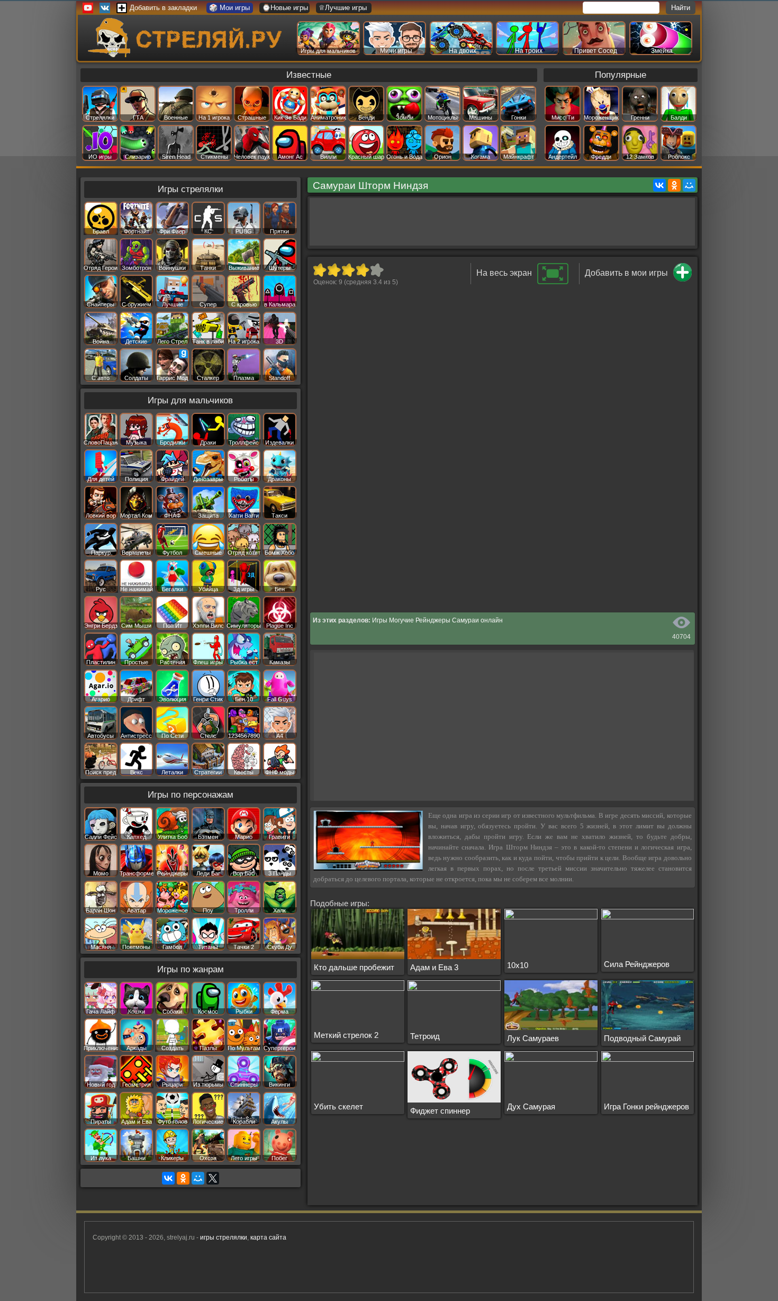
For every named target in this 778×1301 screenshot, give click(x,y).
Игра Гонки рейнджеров (646, 1106)
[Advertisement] (502, 222)
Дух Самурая (531, 1106)
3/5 (348, 270)
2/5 (334, 270)
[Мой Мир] (689, 185)
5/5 (376, 270)
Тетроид (425, 1036)
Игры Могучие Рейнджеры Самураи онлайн (437, 620)
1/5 (319, 270)
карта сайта (268, 1237)
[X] (212, 1178)
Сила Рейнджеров (637, 964)
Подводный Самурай (642, 1038)
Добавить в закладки (163, 8)
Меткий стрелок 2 (346, 1035)
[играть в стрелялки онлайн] (187, 55)
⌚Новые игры (285, 8)
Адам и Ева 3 (434, 967)
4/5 (362, 270)
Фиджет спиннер (440, 1110)
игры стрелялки (223, 1237)
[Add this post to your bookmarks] (682, 279)
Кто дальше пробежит (354, 967)
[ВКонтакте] (659, 185)
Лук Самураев (533, 1038)
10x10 (517, 965)
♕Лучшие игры (343, 8)
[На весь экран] (552, 282)
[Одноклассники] (674, 185)
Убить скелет (338, 1106)
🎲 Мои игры (229, 8)
